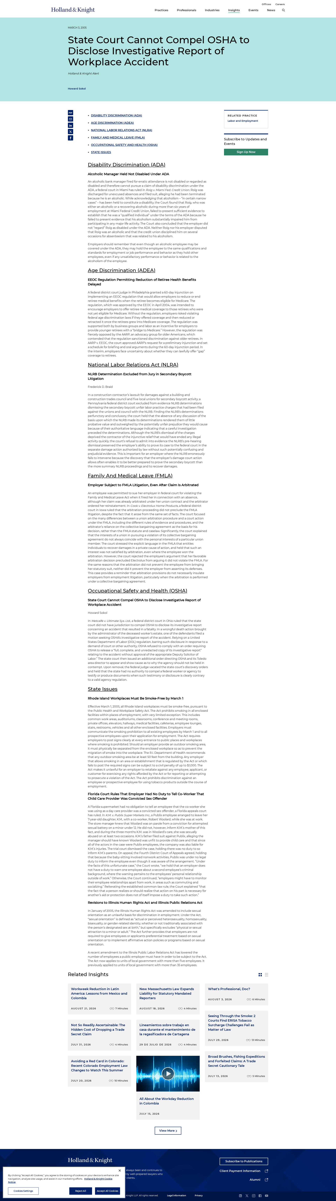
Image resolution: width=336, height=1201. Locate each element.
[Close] (120, 1170)
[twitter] (246, 1196)
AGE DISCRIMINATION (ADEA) (112, 123)
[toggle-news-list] (266, 974)
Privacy (199, 1195)
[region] (64, 1182)
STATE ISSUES (101, 152)
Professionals (186, 10)
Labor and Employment (243, 120)
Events (253, 10)
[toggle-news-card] (260, 974)
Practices (161, 10)
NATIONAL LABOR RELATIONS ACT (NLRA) (121, 130)
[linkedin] (240, 1196)
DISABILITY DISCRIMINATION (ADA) (116, 115)
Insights (234, 10)
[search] (283, 10)
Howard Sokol (77, 88)
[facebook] (260, 1196)
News (271, 10)
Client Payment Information (240, 1171)
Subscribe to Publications (243, 1161)
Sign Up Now (246, 152)
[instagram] (253, 1196)
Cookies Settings (23, 1190)
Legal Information (176, 1195)
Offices (266, 4)
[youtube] (266, 1196)
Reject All (80, 1190)
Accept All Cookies (107, 1190)
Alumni (255, 1179)
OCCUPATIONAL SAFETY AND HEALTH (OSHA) (124, 145)
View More (167, 1130)
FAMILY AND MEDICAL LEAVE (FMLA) (118, 137)
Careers (280, 4)
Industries (212, 10)
